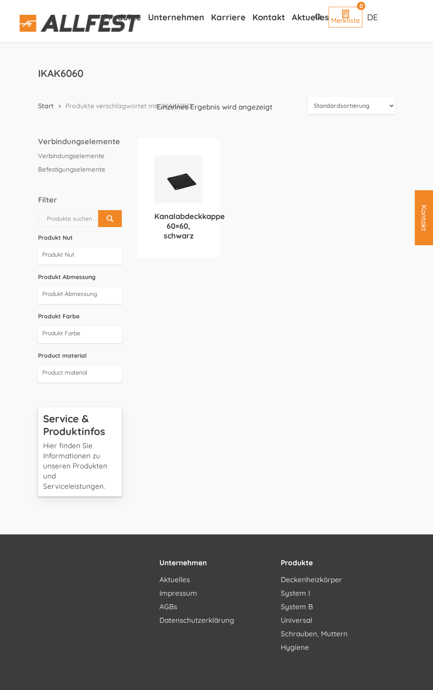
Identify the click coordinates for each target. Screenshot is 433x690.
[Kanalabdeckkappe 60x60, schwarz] (178, 179)
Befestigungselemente (71, 169)
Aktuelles (174, 579)
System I (295, 593)
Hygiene (295, 647)
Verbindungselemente (71, 156)
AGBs (168, 606)
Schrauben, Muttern (314, 633)
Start (46, 105)
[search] (318, 17)
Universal (296, 620)
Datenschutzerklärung (196, 620)
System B (297, 606)
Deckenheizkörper (311, 579)
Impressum (178, 593)
